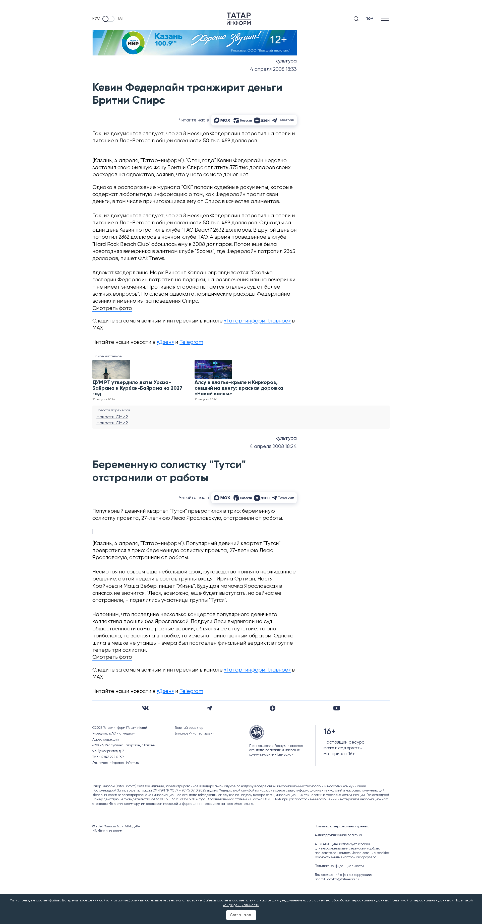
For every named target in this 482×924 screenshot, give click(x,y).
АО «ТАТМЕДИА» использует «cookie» (343, 844)
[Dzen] (272, 708)
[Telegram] (209, 708)
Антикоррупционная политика (338, 835)
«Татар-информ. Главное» (257, 321)
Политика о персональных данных (342, 826)
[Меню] (385, 19)
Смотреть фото (112, 308)
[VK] (145, 708)
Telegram (191, 342)
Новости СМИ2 (112, 417)
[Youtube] (336, 708)
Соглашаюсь (241, 915)
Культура (286, 61)
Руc (96, 19)
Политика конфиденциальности (339, 866)
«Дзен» (165, 342)
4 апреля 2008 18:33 (273, 69)
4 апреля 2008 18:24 (273, 446)
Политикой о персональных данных (420, 900)
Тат (120, 19)
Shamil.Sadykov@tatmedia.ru (337, 879)
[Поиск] (356, 18)
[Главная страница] (239, 19)
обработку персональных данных (360, 900)
